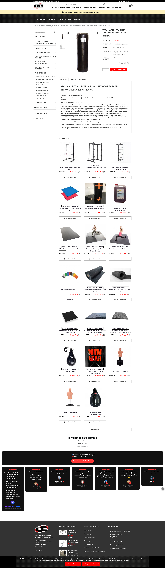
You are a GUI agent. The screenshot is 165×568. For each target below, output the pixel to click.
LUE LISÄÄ (123, 54)
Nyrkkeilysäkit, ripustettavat (45, 76)
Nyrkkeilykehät (41, 96)
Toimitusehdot (88, 544)
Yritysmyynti (87, 534)
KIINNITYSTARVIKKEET (42, 90)
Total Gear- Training (118, 47)
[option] (62, 36)
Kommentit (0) (83, 79)
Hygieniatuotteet (41, 98)
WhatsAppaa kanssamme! (119, 548)
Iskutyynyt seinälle (42, 82)
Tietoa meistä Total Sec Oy (91, 548)
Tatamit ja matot (41, 87)
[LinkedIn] (43, 118)
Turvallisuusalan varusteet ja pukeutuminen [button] (66, 8)
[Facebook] (35, 118)
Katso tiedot (70, 299)
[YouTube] (37, 118)
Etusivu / (38, 26)
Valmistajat (116, 8)
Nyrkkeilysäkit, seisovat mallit (46, 79)
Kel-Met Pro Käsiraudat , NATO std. (73, 532)
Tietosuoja (87, 541)
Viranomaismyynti (89, 537)
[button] (45, 42)
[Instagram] (40, 118)
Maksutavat (87, 530)
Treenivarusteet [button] (90, 8)
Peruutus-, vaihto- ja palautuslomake (94, 551)
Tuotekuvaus (63, 79)
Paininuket (39, 85)
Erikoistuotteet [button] (104, 8)
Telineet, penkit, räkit (43, 93)
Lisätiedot (73, 79)
